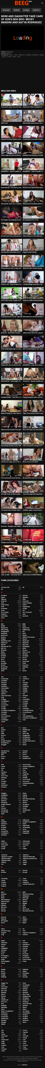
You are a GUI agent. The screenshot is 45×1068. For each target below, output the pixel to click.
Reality (3, 969)
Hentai (3, 825)
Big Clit (3, 644)
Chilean (25, 688)
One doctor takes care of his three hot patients (11, 462)
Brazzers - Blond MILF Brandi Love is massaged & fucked (11, 333)
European (26, 756)
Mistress (4, 907)
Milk (24, 905)
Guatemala (4, 812)
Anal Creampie (27, 603)
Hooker (3, 829)
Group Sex (4, 810)
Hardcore (22, 55)
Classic (3, 693)
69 (2, 589)
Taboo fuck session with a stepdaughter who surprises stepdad (33, 413)
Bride (24, 663)
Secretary (4, 987)
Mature (25, 899)
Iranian (3, 847)
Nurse (3, 923)
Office (3, 929)
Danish (3, 730)
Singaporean (27, 996)
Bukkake (25, 667)
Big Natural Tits (6, 646)
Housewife (6, 10)
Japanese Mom (6, 858)
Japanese (26, 855)
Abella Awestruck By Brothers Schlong (33, 204)
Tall (2, 1030)
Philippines (4, 948)
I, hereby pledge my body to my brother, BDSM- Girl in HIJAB (33, 284)
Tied (24, 1039)
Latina (3, 880)
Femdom (4, 772)
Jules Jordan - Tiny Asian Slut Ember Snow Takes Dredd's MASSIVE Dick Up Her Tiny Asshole (11, 575)
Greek (24, 808)
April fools (4, 123)
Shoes (3, 994)
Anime (25, 605)
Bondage (26, 10)
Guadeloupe (26, 810)
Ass (24, 610)
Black (3, 652)
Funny (24, 785)
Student (25, 1016)
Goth (2, 806)
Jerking (3, 862)
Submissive (4, 1018)
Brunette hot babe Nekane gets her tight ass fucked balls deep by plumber (33, 187)
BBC (2, 624)
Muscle (3, 911)
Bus (24, 669)
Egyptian (4, 753)
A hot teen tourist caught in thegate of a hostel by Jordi (11, 300)
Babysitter (4, 628)
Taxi (2, 1032)
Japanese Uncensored (30, 858)
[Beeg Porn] (22, 3)
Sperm (25, 1007)
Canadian (4, 680)
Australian (4, 616)
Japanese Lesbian (6, 857)
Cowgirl (3, 708)
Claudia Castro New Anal (9, 542)
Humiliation (4, 833)
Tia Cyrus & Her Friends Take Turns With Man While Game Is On (11, 510)
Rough (3, 975)
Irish (24, 847)
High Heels (26, 825)
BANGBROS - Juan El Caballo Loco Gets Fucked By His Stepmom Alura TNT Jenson (33, 171)
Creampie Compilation (8, 710)
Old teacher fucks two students (11, 204)
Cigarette (4, 692)
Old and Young (5, 931)
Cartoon (4, 682)
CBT (2, 677)
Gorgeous (26, 804)
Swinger (3, 1022)
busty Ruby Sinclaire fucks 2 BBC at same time (11, 446)
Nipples (25, 919)
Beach (25, 635)
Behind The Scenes (29, 637)
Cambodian (4, 679)
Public (3, 959)
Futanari (3, 787)
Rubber (25, 975)
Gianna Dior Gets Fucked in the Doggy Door (11, 365)
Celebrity (4, 686)
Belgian (3, 639)
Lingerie (3, 886)
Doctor (3, 735)
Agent (3, 597)
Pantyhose (26, 944)
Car (24, 680)
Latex (11, 55)
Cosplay (25, 703)
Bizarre (25, 650)
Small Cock (4, 1000)
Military (3, 905)
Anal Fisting (5, 605)
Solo (2, 1003)
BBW (24, 624)
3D (23, 587)
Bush (2, 670)
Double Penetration (29, 741)
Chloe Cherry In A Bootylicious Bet (33, 236)
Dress (24, 743)
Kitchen (3, 872)
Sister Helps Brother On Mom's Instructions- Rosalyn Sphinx (11, 155)
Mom (14, 56)
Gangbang (4, 795)
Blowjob (28, 55)
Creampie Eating (28, 710)
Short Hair (26, 994)
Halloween (26, 820)
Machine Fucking (28, 894)
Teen (15, 55)
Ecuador (25, 751)
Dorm (3, 739)
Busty (4, 56)
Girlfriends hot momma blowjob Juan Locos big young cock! (33, 316)
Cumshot (4, 718)
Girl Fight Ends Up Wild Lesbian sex (11, 494)
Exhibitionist (27, 758)
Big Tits (3, 648)
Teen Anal (4, 1036)
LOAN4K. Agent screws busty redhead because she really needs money (33, 510)
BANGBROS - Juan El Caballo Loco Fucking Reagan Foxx (11, 171)
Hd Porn (24, 1065)
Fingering (25, 774)
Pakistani (4, 942)
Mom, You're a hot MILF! (30, 462)
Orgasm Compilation (29, 932)
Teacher (25, 1032)
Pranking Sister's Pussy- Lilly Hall (11, 316)
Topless (3, 1045)
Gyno (2, 814)
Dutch (24, 744)
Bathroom (4, 635)
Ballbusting (26, 629)
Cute (24, 720)
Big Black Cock (6, 641)
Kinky (2, 870)
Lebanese (26, 882)
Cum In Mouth (5, 716)
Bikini (24, 648)
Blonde (3, 654)
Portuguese (5, 956)
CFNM (25, 677)
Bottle (25, 659)
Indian (3, 841)
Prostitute (26, 957)
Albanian (25, 597)
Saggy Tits (4, 983)
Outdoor (25, 934)
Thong (25, 1038)
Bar (24, 631)
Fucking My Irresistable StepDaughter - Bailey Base (33, 139)
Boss (2, 659)
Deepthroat (26, 730)
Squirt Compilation (7, 1011)
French (3, 783)
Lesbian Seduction (28, 884)
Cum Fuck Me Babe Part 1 (9, 558)
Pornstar (25, 954)
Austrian (25, 616)
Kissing (25, 870)
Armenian (4, 608)
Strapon (25, 1015)
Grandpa (25, 806)
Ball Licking (4, 629)
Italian (25, 848)
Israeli (3, 848)
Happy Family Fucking (29, 252)
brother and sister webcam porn (11, 236)
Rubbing (3, 977)
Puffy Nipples (5, 961)
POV (24, 941)
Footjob (3, 781)
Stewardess (26, 1013)
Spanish (25, 1005)
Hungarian (26, 833)
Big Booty (4, 643)
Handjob (3, 822)
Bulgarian (4, 669)
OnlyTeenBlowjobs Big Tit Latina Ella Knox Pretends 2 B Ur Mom (11, 349)
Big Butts (26, 643)
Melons (25, 901)
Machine (3, 894)
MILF (2, 892)
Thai (2, 1038)
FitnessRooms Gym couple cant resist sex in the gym (11, 268)
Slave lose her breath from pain (11, 429)
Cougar (25, 705)
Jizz (2, 864)
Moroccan (26, 909)
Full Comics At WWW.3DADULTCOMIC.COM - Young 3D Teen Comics (33, 575)
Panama (25, 942)
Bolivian (3, 656)
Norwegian (4, 921)
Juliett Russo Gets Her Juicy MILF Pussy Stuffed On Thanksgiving (33, 333)
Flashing (3, 777)
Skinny (3, 998)
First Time (4, 776)
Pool (2, 954)
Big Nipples (26, 646)
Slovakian (26, 998)
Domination (26, 737)
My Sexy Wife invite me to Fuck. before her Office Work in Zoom (33, 478)
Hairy (2, 820)
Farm (2, 768)
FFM (2, 764)
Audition (3, 614)
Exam (2, 758)
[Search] (42, 3)
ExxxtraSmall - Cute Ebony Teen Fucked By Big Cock (11, 187)
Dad (2, 728)
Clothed (25, 695)
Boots (25, 657)
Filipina (3, 774)
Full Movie (4, 785)
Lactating (4, 878)
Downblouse (5, 743)
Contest (4, 703)
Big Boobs (26, 641)
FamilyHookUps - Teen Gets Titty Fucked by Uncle (11, 397)
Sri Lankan (26, 1011)
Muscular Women (28, 911)
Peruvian (25, 946)
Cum (24, 714)
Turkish (25, 1049)
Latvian (25, 880)
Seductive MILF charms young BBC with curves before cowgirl (33, 268)
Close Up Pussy (6, 695)
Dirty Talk (26, 733)
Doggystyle (26, 735)
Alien (24, 599)
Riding (41, 55)
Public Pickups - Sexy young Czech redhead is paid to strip (33, 558)
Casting (25, 682)
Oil (23, 929)
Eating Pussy (5, 751)
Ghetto (25, 797)
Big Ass (25, 639)
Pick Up (25, 948)
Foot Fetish (26, 779)
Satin (24, 983)
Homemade (26, 827)
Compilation (5, 701)
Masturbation (5, 899)
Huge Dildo (26, 831)
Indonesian (26, 841)
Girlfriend (4, 799)
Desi (2, 731)
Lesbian (3, 884)
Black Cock (26, 652)
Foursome (26, 781)
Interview (26, 845)
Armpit (25, 608)
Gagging (3, 793)
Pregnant (26, 956)
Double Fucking (6, 741)
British (3, 665)
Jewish (25, 862)
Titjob (25, 1041)
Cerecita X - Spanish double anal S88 (33, 381)
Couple (3, 707)
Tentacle (25, 1036)
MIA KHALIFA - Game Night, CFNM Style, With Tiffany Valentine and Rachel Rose (11, 381)
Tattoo (25, 1030)
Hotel (24, 829)
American (26, 601)
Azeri (2, 618)
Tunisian (4, 1049)
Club (2, 697)
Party (3, 946)
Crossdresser (27, 712)
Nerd (24, 917)
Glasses (25, 800)
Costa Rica (4, 705)
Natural (3, 917)
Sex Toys (4, 990)
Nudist (25, 921)
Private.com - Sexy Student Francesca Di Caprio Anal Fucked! (11, 284)
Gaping (25, 795)
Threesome (5, 1039)
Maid (2, 896)
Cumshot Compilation (30, 718)
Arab (2, 606)
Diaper (25, 731)
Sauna (3, 985)
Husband (4, 835)
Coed (24, 697)
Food (2, 779)
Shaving (3, 992)
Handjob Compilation (29, 822)
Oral (18, 56)
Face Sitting (26, 764)
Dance (25, 728)
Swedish (3, 1020)
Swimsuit (26, 1020)
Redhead (16, 10)
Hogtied (3, 827)
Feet (24, 770)
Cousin (25, 707)
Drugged (3, 744)
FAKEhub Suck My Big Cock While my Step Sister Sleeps (33, 155)
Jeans (24, 860)
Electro (25, 753)
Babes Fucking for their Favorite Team (11, 413)
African (25, 595)
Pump (24, 961)
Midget (25, 903)
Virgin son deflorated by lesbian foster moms (33, 300)
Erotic (25, 754)
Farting (25, 768)
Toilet (3, 1043)
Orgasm (3, 932)
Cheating (25, 686)
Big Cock (25, 644)
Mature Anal (5, 901)
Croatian (4, 712)
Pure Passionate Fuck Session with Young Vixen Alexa (11, 478)
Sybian (3, 1024)
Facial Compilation (29, 766)
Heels (24, 824)
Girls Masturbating (29, 799)
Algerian (3, 599)
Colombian (26, 699)
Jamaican (4, 855)
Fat (2, 770)
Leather (3, 882)
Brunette (35, 55)
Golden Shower (6, 804)
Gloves (25, 802)
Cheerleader (5, 688)
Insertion (4, 843)
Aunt (24, 614)
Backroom (26, 628)
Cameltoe (26, 679)
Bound (3, 661)
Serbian (25, 989)
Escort (3, 756)
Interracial (4, 845)
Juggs (24, 864)
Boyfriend (26, 661)
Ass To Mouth (27, 612)
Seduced (25, 987)
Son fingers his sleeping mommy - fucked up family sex (11, 220)
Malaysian (26, 896)
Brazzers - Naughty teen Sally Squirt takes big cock (11, 526)
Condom (25, 701)
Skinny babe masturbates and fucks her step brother (33, 123)
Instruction (26, 843)
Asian (3, 610)
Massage (25, 898)
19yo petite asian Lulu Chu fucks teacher (11, 107)
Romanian (26, 973)
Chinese (3, 690)
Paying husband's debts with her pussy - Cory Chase (33, 397)
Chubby (25, 690)
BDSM (3, 626)
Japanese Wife (5, 860)
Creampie (26, 708)
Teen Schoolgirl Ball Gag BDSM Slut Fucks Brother (33, 494)
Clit (24, 693)
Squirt (25, 1009)
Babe (24, 626)
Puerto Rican (27, 959)
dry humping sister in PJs (31, 220)
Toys (2, 1047)
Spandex (3, 1005)
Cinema (25, 692)
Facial (3, 766)
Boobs (3, 657)
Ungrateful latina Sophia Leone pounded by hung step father (11, 139)
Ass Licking (4, 612)
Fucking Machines (28, 783)
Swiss (24, 1022)
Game (24, 793)
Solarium (25, 1002)
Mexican (3, 903)
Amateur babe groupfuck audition (33, 542)
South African (27, 1003)
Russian (25, 977)
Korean (25, 872)
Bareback (4, 633)
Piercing (3, 950)
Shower (3, 996)
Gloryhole (4, 802)
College (3, 699)
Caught (25, 684)
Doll (2, 737)
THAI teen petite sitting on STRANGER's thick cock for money (33, 446)
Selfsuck (4, 989)
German (3, 797)
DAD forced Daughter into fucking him (33, 349)
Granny (3, 808)
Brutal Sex (4, 667)
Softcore (4, 1002)
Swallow (25, 1018)
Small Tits (36, 10)
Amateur (4, 601)
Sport (3, 1009)
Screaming (26, 985)
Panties (3, 944)
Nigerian (3, 919)
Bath (24, 633)
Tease (3, 1034)
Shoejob (25, 992)
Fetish (9, 56)
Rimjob (3, 973)
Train (24, 1047)
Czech (3, 721)
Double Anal (26, 739)
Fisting (25, 776)
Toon (24, 1043)
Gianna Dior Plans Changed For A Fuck (33, 107)
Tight (3, 1041)
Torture (25, 1045)
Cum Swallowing (28, 716)
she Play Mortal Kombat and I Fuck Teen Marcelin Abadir (11, 252)
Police (3, 952)
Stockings (4, 1015)
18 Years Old (5, 587)
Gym (24, 812)
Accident (4, 595)
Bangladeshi (5, 631)
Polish (25, 952)
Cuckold (3, 714)
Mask (3, 898)
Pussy (3, 963)
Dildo (2, 733)
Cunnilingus (4, 720)
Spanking (4, 1007)
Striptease (4, 1016)
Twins (3, 1051)
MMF (24, 892)
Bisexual (3, 650)
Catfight (4, 684)
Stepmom (4, 1013)
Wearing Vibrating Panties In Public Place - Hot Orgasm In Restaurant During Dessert (33, 526)
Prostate (4, 957)
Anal (2, 603)
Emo (2, 754)
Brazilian (4, 663)
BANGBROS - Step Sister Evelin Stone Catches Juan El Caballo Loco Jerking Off (33, 365)
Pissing (25, 950)
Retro (3, 971)
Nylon (24, 923)
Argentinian (26, 606)
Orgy (2, 934)
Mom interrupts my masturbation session (33, 429)
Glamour (4, 800)
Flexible (25, 777)
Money (3, 909)
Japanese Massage (29, 857)
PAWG (3, 941)
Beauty (3, 637)
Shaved (25, 990)
